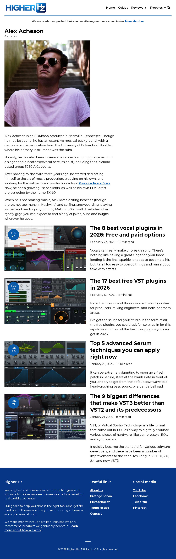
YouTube (139, 490)
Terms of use (99, 507)
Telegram (140, 502)
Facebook (140, 496)
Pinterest (139, 507)
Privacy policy (100, 502)
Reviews (137, 7)
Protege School (101, 496)
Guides (123, 7)
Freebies (156, 7)
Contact (96, 513)
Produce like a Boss (94, 183)
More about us (134, 21)
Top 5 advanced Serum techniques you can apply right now (125, 350)
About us (96, 490)
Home (110, 7)
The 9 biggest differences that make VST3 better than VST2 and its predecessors (127, 403)
